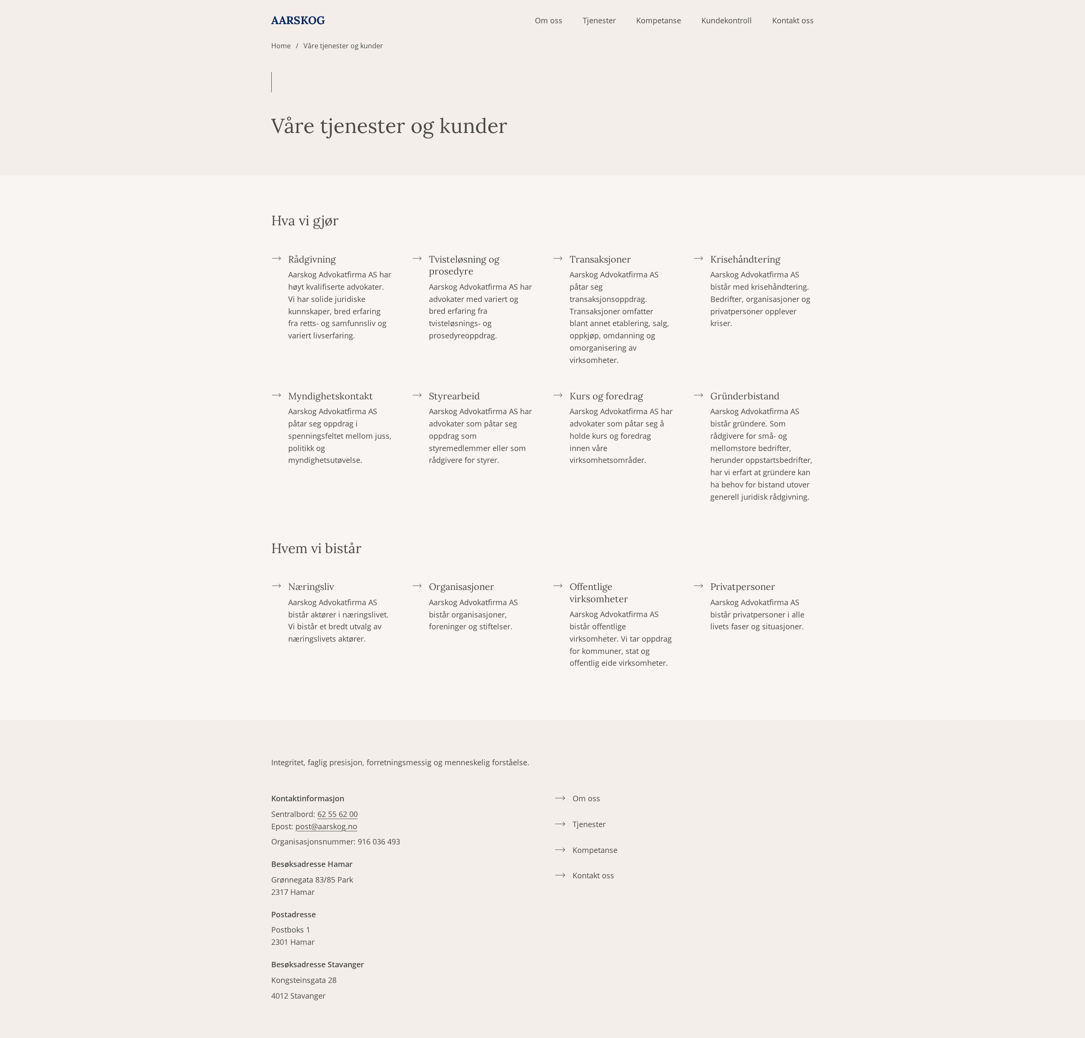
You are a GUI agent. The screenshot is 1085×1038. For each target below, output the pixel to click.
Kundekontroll (726, 20)
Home (281, 45)
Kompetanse (658, 20)
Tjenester (599, 20)
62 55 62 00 (337, 814)
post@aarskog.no (326, 826)
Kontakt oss (793, 20)
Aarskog (298, 20)
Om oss (548, 20)
